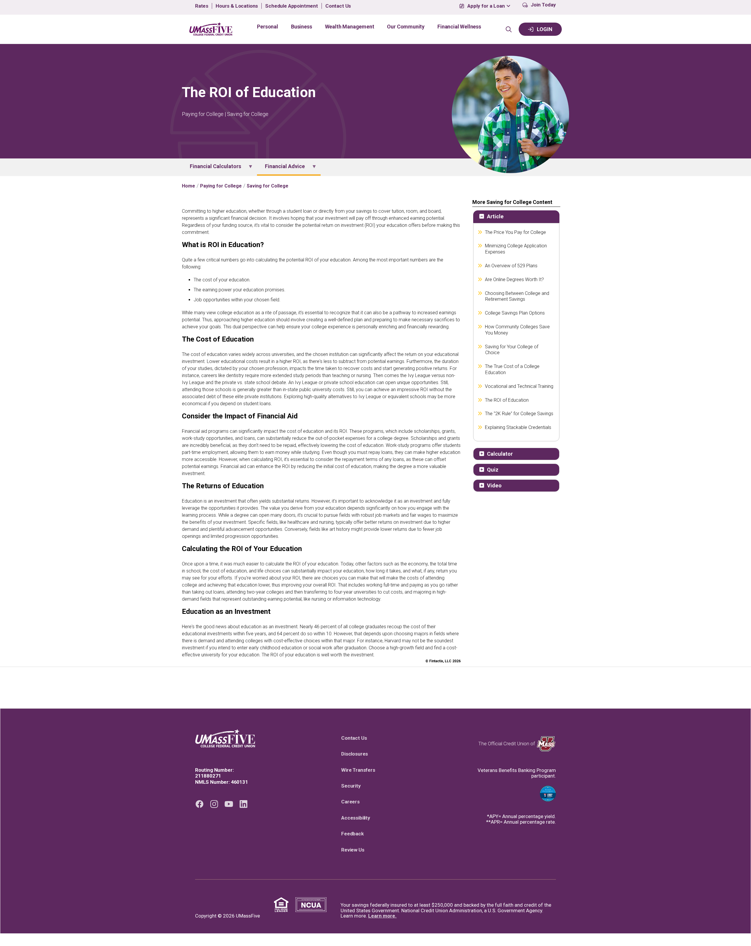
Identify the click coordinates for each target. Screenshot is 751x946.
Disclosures (357, 754)
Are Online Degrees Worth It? (514, 279)
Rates (201, 6)
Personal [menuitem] (267, 27)
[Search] (509, 29)
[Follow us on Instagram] (214, 804)
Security (353, 786)
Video (494, 485)
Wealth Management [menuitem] (349, 27)
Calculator (500, 454)
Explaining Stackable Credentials (518, 427)
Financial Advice (281, 168)
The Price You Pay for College (515, 232)
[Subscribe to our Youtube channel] (228, 804)
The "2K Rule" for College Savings (519, 413)
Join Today (543, 5)
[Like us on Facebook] (199, 804)
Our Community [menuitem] (405, 27)
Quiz (492, 470)
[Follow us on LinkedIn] (243, 804)
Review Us (355, 850)
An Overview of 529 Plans (511, 265)
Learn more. (382, 916)
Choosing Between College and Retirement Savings (517, 296)
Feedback (355, 834)
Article (495, 216)
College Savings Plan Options (515, 313)
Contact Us (338, 6)
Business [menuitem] (301, 27)
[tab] (516, 216)
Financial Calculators (211, 168)
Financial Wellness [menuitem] (459, 27)
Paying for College (221, 186)
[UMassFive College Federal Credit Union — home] (225, 738)
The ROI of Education (507, 400)
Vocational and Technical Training (519, 386)
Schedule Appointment (291, 6)
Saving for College (267, 186)
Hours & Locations (237, 6)
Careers (353, 802)
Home (188, 186)
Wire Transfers (360, 770)
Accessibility (358, 818)
